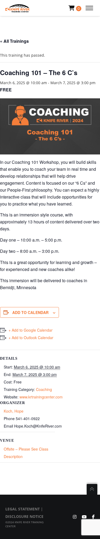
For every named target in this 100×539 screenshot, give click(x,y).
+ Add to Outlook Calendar (31, 337)
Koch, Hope (13, 411)
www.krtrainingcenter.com (41, 397)
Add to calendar (30, 312)
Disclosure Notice (24, 516)
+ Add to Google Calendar (31, 330)
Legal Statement (22, 508)
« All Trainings (14, 41)
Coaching (44, 389)
